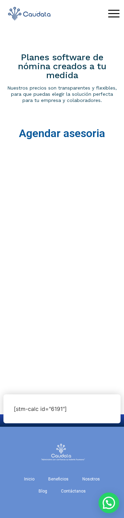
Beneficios (58, 479)
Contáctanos (73, 491)
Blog (43, 491)
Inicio (29, 479)
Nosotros (91, 479)
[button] (109, 503)
